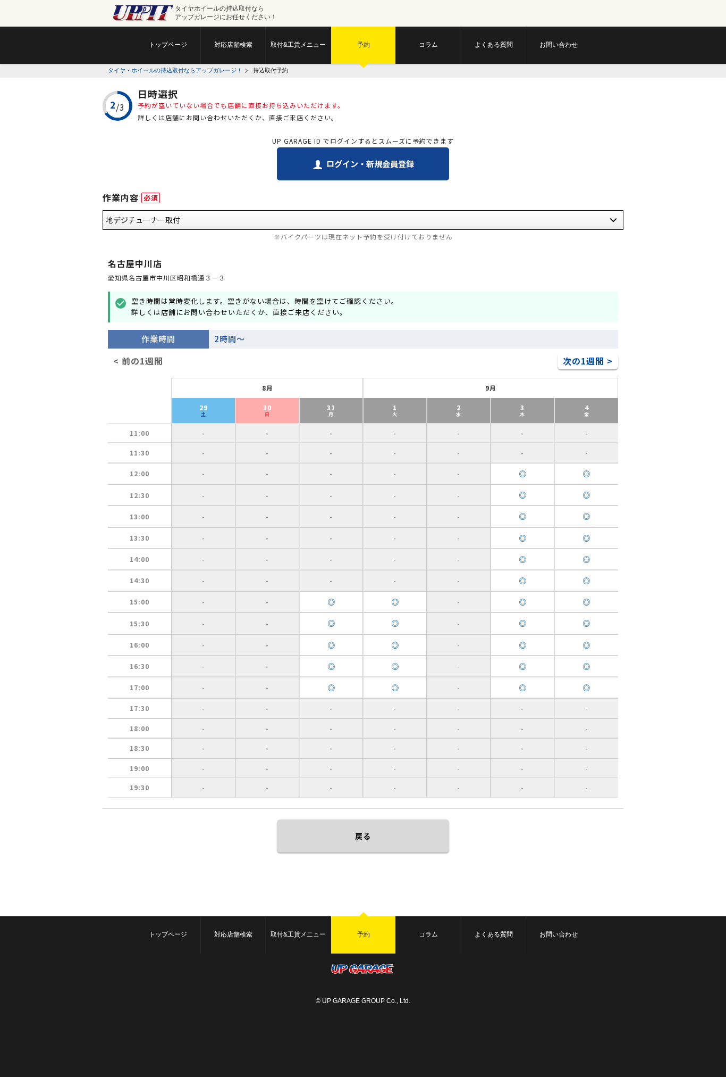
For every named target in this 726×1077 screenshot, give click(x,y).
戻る (363, 836)
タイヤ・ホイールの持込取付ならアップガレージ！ (175, 70)
